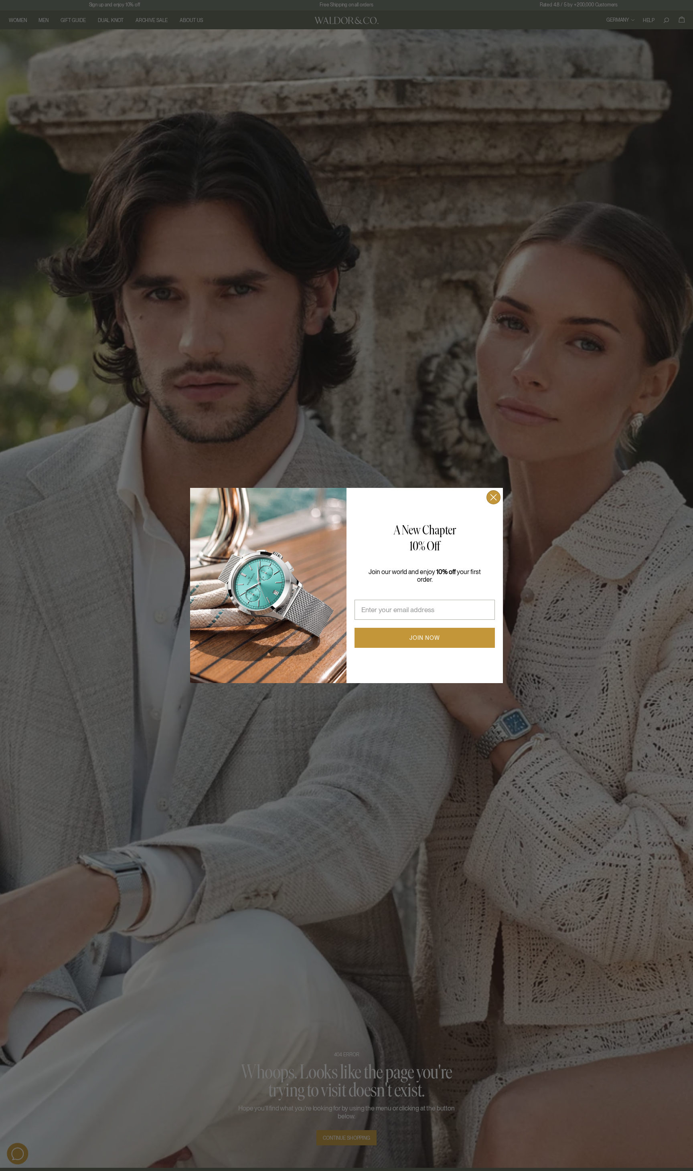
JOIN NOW (424, 638)
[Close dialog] (493, 497)
